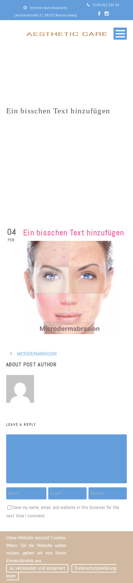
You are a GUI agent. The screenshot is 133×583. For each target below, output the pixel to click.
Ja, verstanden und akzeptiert (37, 568)
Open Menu (120, 34)
